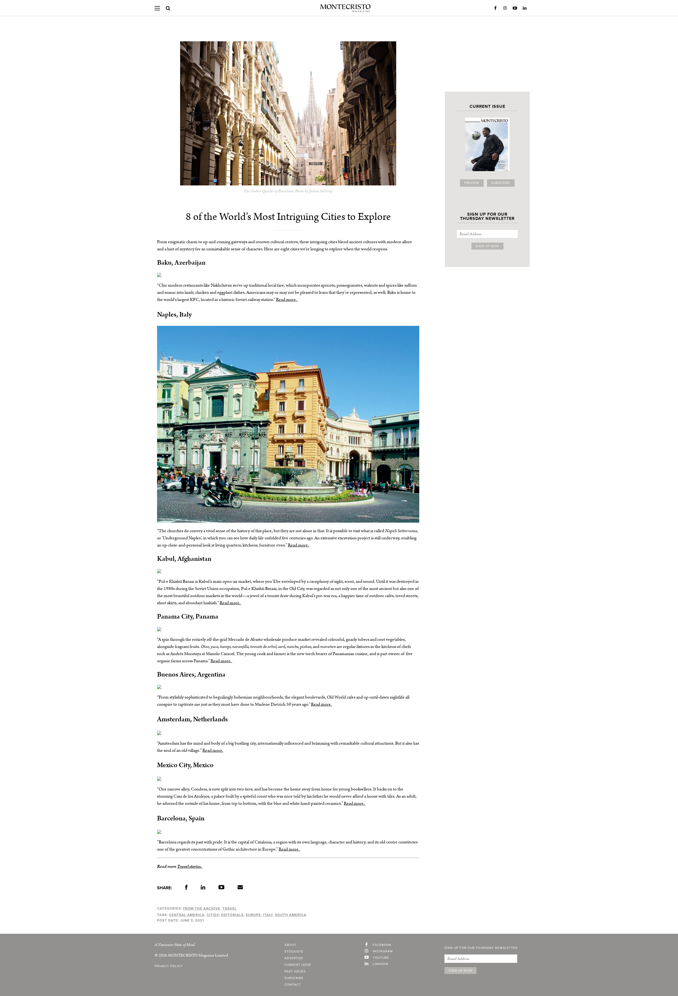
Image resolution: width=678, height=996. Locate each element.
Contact (292, 984)
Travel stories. (190, 866)
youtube (381, 957)
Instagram (505, 8)
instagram (383, 951)
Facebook (495, 8)
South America (290, 915)
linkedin (381, 964)
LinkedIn (524, 8)
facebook (382, 945)
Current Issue (297, 965)
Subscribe (500, 183)
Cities (213, 915)
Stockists (293, 951)
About (290, 945)
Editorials (232, 915)
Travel (229, 908)
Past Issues (295, 971)
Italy (268, 915)
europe (253, 915)
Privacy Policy (169, 966)
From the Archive (201, 908)
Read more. (287, 299)
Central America (186, 915)
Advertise (293, 958)
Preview (471, 183)
